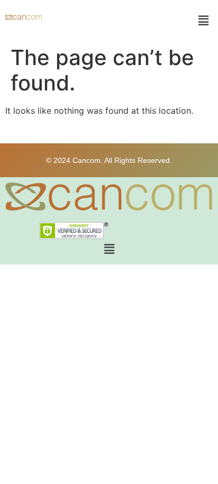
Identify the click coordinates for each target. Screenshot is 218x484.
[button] (204, 20)
